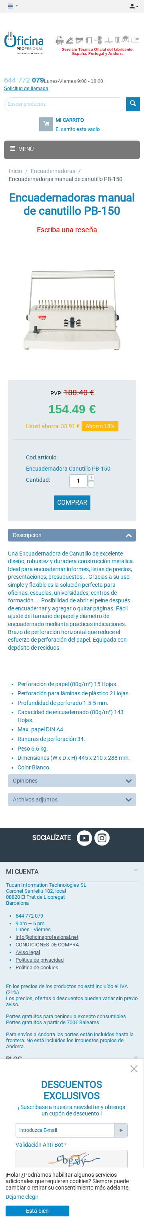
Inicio (15, 171)
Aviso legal (28, 952)
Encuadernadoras (53, 171)
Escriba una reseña (67, 229)
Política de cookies (37, 967)
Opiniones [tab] (25, 780)
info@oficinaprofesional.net (47, 937)
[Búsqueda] (133, 104)
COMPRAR (72, 502)
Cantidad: (38, 480)
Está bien (37, 1211)
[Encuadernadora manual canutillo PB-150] (72, 310)
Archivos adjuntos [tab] (35, 799)
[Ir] (120, 1130)
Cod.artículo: (42, 457)
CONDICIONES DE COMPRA (47, 945)
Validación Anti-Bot (39, 1144)
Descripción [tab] (27, 535)
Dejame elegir (22, 1197)
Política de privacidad (40, 960)
